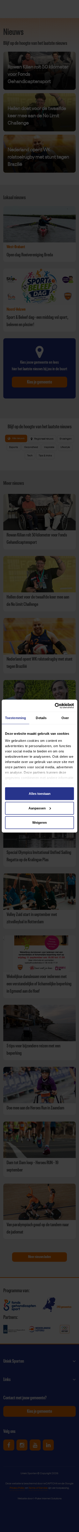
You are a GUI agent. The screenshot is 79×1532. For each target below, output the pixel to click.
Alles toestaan (39, 793)
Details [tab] (41, 718)
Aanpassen (37, 808)
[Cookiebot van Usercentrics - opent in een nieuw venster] (56, 705)
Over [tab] (65, 718)
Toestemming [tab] (15, 718)
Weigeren (39, 822)
